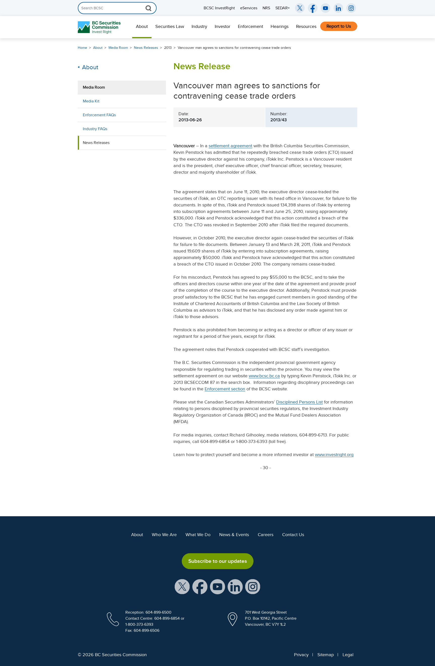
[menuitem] (142, 27)
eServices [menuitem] (248, 8)
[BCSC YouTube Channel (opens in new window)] (325, 8)
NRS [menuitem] (266, 8)
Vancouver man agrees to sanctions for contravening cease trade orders (234, 48)
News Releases (146, 48)
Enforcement (250, 26)
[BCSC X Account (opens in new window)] (182, 586)
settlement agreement (230, 145)
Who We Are (164, 534)
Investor (222, 26)
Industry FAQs (95, 129)
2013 (168, 48)
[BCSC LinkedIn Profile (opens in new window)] (235, 586)
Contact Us (293, 534)
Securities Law (169, 26)
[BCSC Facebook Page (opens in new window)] (312, 8)
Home (82, 48)
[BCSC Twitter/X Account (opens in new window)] (300, 8)
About (142, 26)
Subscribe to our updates (217, 561)
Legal (348, 654)
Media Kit (91, 101)
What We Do (198, 534)
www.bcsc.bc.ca (264, 375)
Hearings (279, 26)
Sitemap (325, 654)
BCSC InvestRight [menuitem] (219, 8)
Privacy (301, 654)
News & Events (234, 534)
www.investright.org (334, 454)
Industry (199, 26)
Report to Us (339, 26)
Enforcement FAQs (99, 115)
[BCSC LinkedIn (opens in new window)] (338, 8)
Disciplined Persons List (299, 401)
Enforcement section (225, 388)
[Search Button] (148, 8)
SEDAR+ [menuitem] (282, 8)
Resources (306, 26)
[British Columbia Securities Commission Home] (100, 27)
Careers (265, 534)
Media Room (118, 48)
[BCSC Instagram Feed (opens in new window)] (351, 8)
